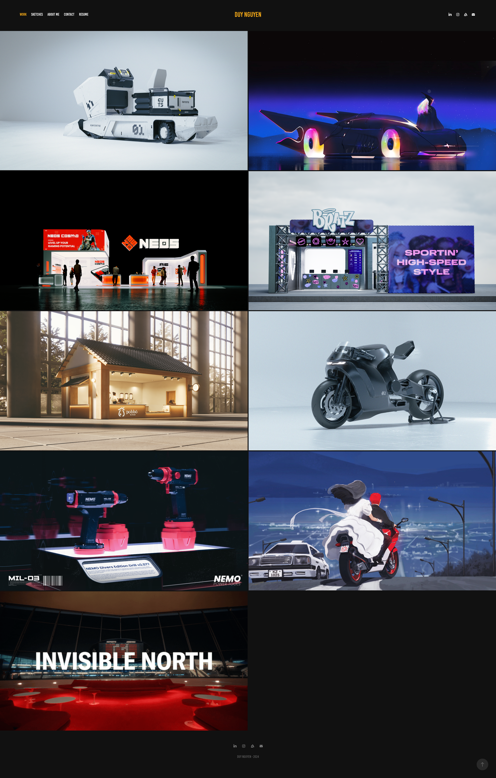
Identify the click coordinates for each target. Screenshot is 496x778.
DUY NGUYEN (248, 14)
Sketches (37, 14)
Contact (69, 14)
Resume (83, 14)
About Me (53, 14)
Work (23, 14)
